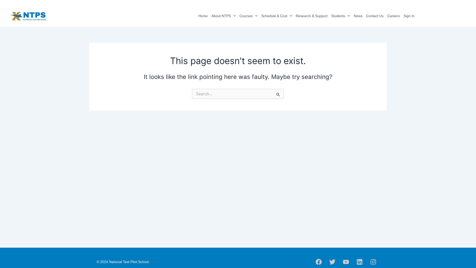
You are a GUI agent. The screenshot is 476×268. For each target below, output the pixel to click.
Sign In (409, 16)
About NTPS (221, 16)
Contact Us (375, 16)
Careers (393, 16)
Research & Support (311, 16)
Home (203, 16)
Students (338, 16)
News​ (358, 16)
